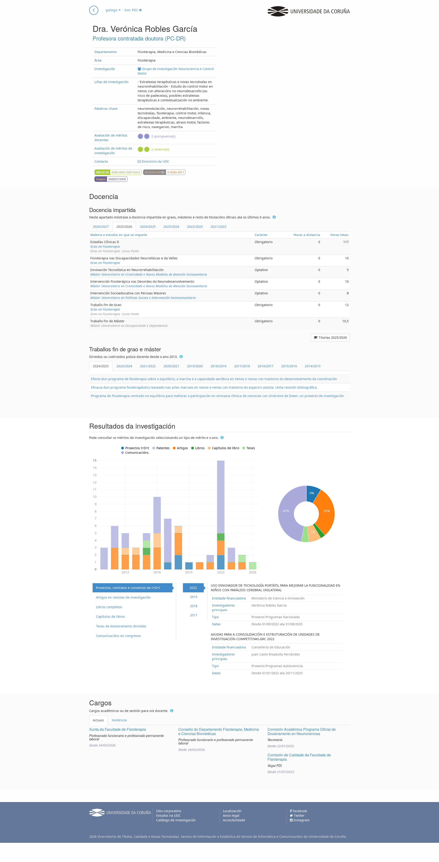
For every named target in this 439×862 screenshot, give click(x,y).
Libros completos (109, 607)
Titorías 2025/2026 (332, 337)
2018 (193, 606)
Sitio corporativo (168, 811)
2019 (193, 597)
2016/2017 (265, 366)
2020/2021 (171, 366)
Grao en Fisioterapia (105, 246)
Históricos (119, 720)
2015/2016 (289, 366)
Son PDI (131, 10)
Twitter (299, 815)
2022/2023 (195, 226)
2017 (193, 615)
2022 (193, 587)
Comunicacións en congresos (118, 636)
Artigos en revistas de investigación (123, 597)
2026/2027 (101, 226)
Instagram (301, 820)
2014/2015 (313, 366)
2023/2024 (171, 226)
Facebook (299, 811)
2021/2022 (218, 226)
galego (112, 10)
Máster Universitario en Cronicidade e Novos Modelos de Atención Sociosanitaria (148, 274)
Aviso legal (231, 815)
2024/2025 (148, 226)
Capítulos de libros (110, 616)
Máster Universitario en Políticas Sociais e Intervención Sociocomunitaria (143, 297)
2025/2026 (124, 226)
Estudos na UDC (168, 815)
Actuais (98, 720)
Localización (232, 811)
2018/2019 (218, 366)
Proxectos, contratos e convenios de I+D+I (128, 587)
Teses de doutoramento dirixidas (121, 626)
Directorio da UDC (155, 161)
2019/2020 (195, 366)
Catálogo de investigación (176, 820)
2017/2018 (242, 366)
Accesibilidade (234, 820)
